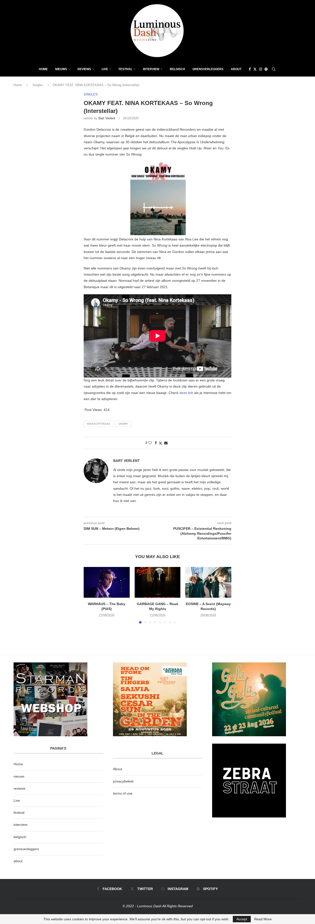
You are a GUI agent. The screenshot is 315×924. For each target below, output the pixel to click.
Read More (263, 919)
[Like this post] (150, 443)
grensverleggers (26, 849)
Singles (37, 85)
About (236, 69)
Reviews (84, 69)
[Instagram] (260, 69)
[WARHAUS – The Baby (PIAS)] (107, 582)
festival (19, 812)
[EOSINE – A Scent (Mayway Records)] (208, 582)
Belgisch (177, 69)
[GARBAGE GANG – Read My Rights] (158, 582)
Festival (125, 69)
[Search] (273, 69)
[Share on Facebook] (156, 443)
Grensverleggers (207, 69)
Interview (151, 69)
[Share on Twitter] (160, 443)
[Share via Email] (166, 443)
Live (105, 69)
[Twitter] (255, 69)
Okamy (123, 423)
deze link (186, 393)
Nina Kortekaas (98, 423)
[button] (90, 595)
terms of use (122, 793)
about (18, 861)
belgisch (20, 837)
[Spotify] (266, 69)
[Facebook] (250, 69)
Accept (241, 919)
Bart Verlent (106, 118)
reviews (19, 788)
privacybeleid (123, 781)
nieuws (61, 69)
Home (43, 69)
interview (20, 825)
